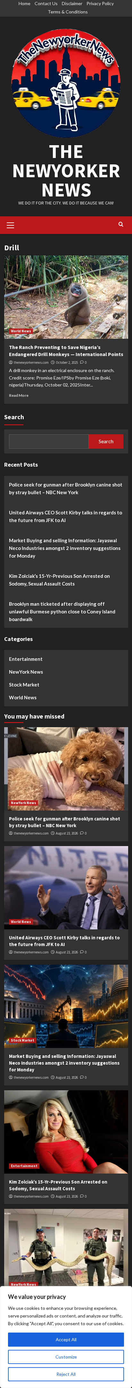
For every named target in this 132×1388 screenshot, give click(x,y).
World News (21, 331)
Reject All (66, 1374)
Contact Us (46, 3)
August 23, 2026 (67, 833)
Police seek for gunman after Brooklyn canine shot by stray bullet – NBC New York (65, 488)
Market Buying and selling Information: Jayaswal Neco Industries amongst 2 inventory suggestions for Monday (64, 548)
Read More (19, 395)
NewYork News (26, 672)
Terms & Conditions (68, 11)
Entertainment (26, 659)
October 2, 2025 (67, 362)
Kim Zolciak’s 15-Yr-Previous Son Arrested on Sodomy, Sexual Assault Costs (59, 579)
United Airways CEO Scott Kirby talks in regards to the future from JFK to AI (65, 516)
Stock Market (24, 684)
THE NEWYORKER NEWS (66, 170)
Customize (66, 1356)
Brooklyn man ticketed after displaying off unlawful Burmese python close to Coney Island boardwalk (62, 611)
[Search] (121, 224)
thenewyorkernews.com (31, 362)
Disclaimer (72, 3)
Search (14, 417)
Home (24, 3)
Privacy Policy (100, 3)
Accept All (66, 1339)
